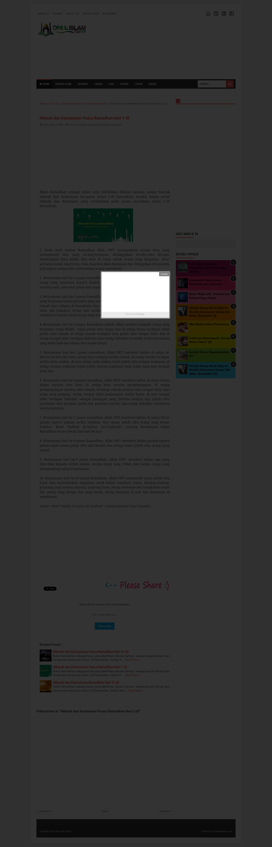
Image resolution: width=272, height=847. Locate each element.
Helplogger (140, 314)
